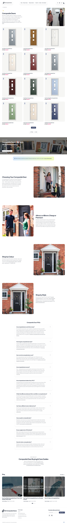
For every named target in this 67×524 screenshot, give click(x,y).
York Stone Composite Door (7, 73)
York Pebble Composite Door (50, 73)
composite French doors (47, 301)
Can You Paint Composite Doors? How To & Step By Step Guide (12, 498)
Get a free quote (19, 436)
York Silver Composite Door (7, 48)
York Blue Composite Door (49, 122)
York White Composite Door (50, 48)
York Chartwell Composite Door (7, 122)
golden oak (13, 262)
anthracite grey (11, 261)
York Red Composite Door (28, 73)
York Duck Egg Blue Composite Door (51, 98)
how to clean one (36, 463)
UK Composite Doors (7, 522)
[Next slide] (65, 489)
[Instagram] (49, 515)
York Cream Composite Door (28, 122)
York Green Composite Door (28, 98)
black (16, 261)
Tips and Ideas (4, 501)
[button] (57, 2)
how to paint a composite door (25, 423)
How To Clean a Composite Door (52, 498)
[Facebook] (52, 515)
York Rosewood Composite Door (8, 98)
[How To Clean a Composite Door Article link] (55, 489)
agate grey (7, 262)
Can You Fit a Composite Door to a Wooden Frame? (33, 498)
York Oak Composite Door (28, 48)
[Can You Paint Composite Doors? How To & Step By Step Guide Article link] (12, 489)
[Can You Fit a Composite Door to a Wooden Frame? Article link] (33, 489)
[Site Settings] (59, 2)
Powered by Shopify (14, 522)
